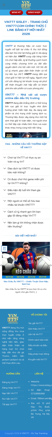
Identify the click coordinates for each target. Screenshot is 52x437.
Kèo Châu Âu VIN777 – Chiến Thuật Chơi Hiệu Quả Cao (26, 282)
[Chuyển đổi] (4, 158)
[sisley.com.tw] (26, 5)
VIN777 (6, 327)
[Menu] (3, 4)
